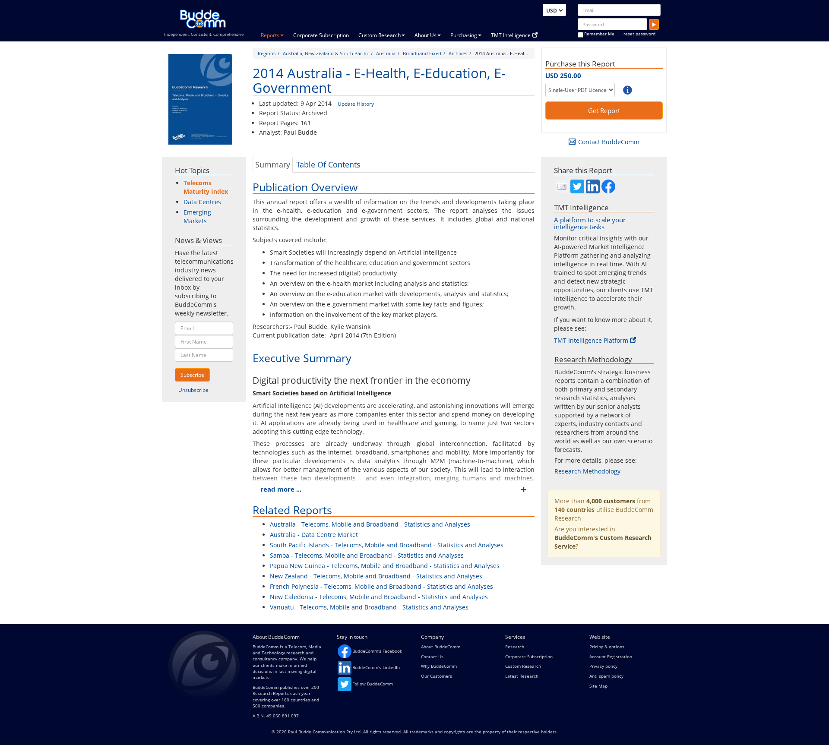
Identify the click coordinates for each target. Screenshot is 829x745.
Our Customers (436, 676)
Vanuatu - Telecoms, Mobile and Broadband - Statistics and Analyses (369, 607)
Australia (386, 53)
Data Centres (202, 202)
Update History (356, 104)
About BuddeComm (440, 647)
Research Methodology (587, 471)
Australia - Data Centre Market (314, 534)
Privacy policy (603, 666)
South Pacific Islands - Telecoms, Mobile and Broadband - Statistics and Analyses (386, 545)
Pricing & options (606, 647)
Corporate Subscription (321, 35)
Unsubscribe (193, 390)
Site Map (598, 686)
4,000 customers (610, 501)
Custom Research (379, 35)
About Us (425, 35)
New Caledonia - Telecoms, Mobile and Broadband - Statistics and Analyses (379, 597)
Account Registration (610, 656)
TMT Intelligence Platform (591, 340)
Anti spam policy (606, 676)
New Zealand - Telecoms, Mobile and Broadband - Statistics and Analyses (376, 576)
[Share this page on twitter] (577, 186)
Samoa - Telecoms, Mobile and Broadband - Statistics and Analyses (367, 555)
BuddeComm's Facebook (377, 651)
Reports (270, 35)
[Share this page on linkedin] (593, 186)
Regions (266, 53)
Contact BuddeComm (608, 142)
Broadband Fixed (422, 53)
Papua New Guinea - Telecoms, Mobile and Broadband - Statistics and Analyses (385, 566)
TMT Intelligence (511, 35)
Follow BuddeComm (372, 684)
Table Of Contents (328, 164)
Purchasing (463, 35)
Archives (458, 53)
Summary (272, 164)
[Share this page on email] (562, 186)
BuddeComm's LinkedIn (376, 667)
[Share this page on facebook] (608, 186)
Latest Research (521, 676)
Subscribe (192, 375)
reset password (639, 34)
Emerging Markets (197, 216)
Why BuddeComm (439, 666)
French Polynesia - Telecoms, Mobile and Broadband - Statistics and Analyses (381, 586)
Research (514, 647)
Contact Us (432, 656)
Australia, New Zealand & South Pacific (326, 53)
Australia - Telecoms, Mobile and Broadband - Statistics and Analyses (370, 524)
